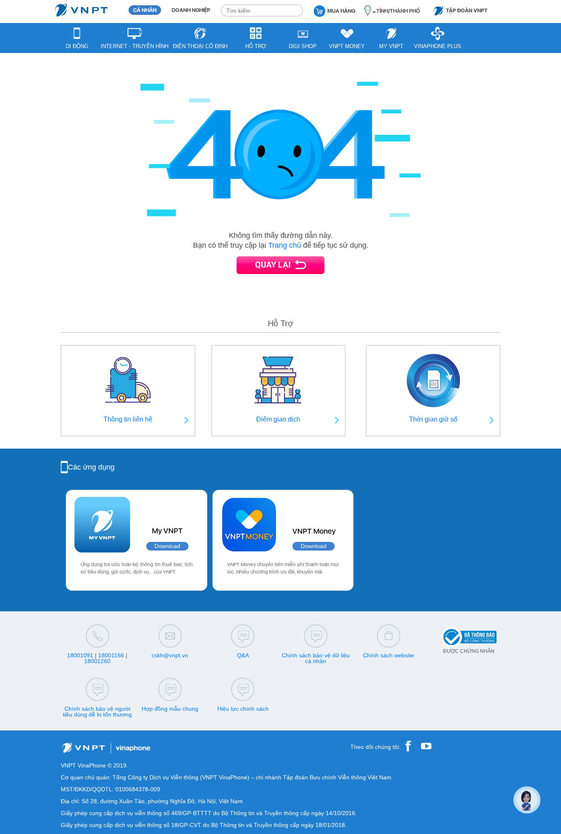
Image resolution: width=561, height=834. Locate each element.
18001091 (80, 655)
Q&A (243, 655)
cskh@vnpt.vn (170, 655)
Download (167, 546)
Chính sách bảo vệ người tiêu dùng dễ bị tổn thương (97, 711)
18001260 (97, 661)
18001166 (111, 655)
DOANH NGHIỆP (191, 10)
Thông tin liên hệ (127, 419)
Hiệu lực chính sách (243, 708)
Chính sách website (388, 655)
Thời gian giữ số (433, 419)
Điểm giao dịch (278, 419)
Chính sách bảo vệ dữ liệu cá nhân (316, 658)
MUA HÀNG (341, 11)
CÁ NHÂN (144, 10)
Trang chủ (284, 245)
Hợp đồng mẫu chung (170, 708)
